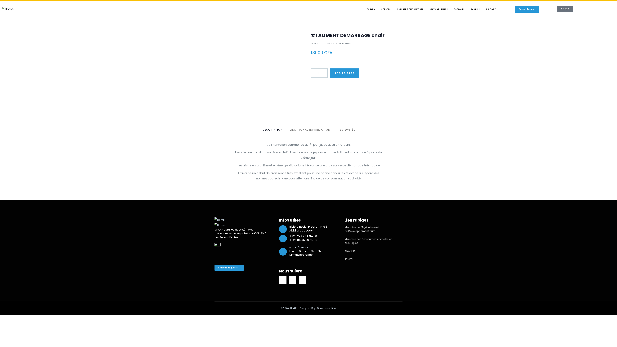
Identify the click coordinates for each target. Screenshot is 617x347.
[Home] (7, 9)
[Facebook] (292, 280)
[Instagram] (302, 280)
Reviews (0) (347, 130)
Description (273, 130)
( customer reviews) (339, 43)
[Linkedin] (282, 280)
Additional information (310, 130)
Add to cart (344, 73)
